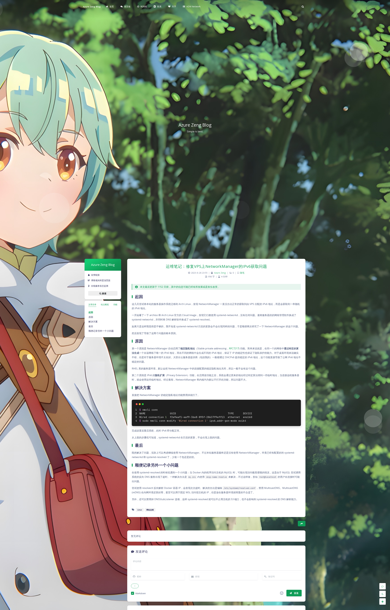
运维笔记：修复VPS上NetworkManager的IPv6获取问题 (216, 266)
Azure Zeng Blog (92, 6)
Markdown (140, 593)
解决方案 (93, 321)
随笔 (242, 272)
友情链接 (95, 274)
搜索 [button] (103, 293)
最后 (91, 326)
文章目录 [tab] (92, 304)
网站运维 (150, 510)
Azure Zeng (220, 272)
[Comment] (382, 586)
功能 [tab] (115, 304)
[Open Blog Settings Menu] (382, 601)
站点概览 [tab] (105, 304)
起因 (91, 312)
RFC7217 (234, 348)
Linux (139, 510)
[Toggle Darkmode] (382, 594)
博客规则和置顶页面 (100, 280)
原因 (91, 316)
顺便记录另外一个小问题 (101, 330)
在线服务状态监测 (99, 285)
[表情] (281, 593)
